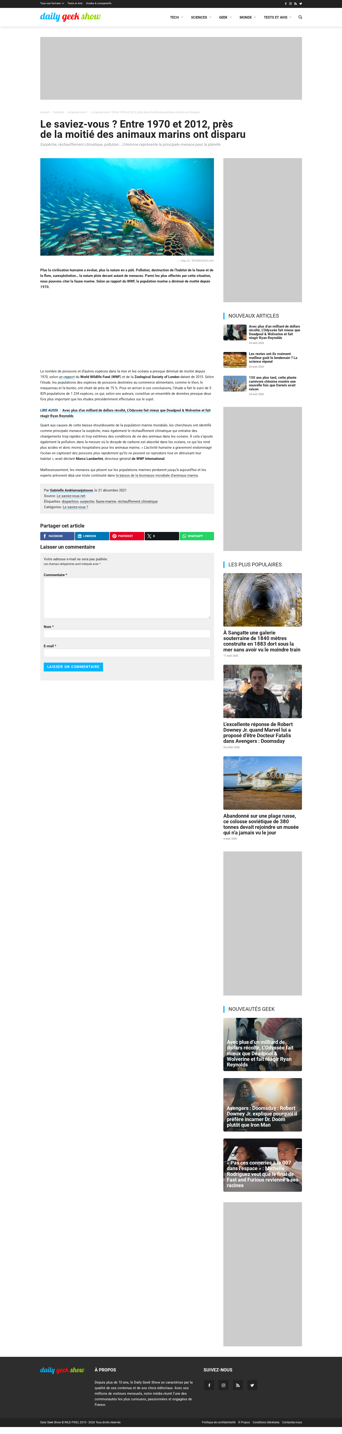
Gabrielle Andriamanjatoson (71, 490)
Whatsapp (195, 536)
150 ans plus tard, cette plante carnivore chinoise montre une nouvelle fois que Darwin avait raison (272, 383)
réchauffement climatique (138, 501)
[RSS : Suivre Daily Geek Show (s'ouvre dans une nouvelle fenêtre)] (295, 4)
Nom (49, 627)
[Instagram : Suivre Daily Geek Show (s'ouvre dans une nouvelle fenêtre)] (290, 4)
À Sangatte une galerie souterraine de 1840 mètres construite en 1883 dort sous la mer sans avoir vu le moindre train (261, 641)
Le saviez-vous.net (71, 496)
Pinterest (125, 536)
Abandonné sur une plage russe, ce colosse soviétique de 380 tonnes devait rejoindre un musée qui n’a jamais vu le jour (261, 824)
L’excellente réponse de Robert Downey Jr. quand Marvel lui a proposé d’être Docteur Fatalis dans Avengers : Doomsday (258, 732)
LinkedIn (89, 536)
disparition (70, 501)
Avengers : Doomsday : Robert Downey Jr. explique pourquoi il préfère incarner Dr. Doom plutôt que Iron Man (262, 1116)
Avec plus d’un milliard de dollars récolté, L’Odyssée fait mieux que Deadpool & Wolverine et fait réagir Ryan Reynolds (274, 332)
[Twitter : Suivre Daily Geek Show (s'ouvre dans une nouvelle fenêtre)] (300, 4)
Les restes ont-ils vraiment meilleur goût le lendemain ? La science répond (273, 358)
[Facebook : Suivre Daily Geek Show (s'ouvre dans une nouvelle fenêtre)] (286, 4)
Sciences (199, 17)
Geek (223, 17)
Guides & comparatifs (98, 3)
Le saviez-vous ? (75, 507)
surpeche (87, 501)
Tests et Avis (75, 3)
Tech (174, 17)
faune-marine (106, 501)
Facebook (56, 536)
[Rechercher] (300, 17)
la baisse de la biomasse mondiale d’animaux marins (157, 475)
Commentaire (55, 575)
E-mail (50, 646)
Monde (246, 17)
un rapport (67, 377)
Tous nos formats (50, 3)
